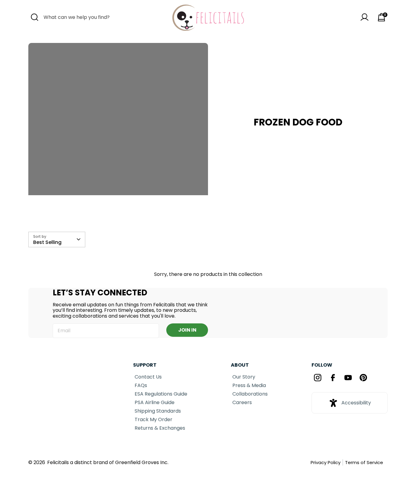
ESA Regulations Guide (161, 393)
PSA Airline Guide (155, 402)
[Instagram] (317, 378)
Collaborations (250, 393)
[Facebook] (332, 378)
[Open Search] (34, 17)
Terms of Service (364, 462)
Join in (187, 329)
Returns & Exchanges (160, 427)
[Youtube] (348, 378)
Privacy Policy (325, 462)
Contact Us (148, 376)
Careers (242, 402)
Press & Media (249, 385)
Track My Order (153, 419)
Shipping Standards (158, 410)
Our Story (243, 376)
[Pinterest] (363, 378)
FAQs (141, 385)
